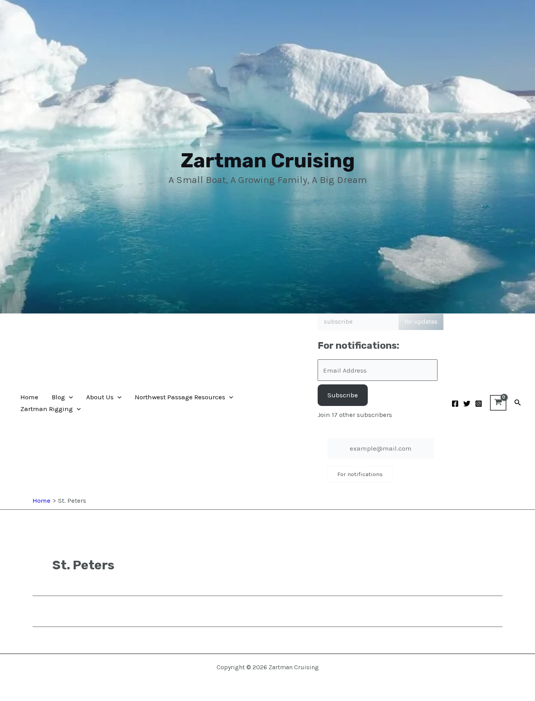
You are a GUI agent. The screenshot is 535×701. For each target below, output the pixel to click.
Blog (58, 397)
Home (29, 397)
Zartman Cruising (268, 160)
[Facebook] (455, 403)
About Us (100, 397)
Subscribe (342, 395)
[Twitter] (466, 403)
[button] (69, 397)
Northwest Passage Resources (180, 397)
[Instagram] (478, 403)
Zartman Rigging (46, 409)
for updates (421, 321)
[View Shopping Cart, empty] (498, 403)
